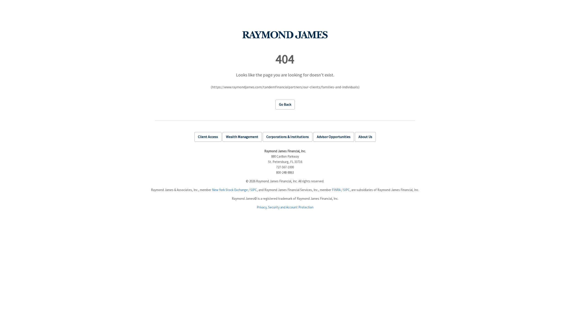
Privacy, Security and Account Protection (285, 207)
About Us (365, 136)
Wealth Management (242, 136)
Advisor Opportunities (333, 136)
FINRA (336, 190)
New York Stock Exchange (230, 190)
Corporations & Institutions (287, 136)
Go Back (285, 104)
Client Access (208, 136)
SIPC (253, 190)
